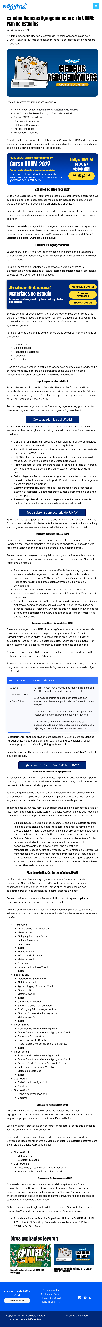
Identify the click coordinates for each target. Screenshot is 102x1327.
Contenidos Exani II (51, 1294)
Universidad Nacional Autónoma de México (53, 109)
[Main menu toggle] (96, 6)
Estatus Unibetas (51, 1302)
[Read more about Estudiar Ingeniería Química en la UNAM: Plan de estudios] (74, 1254)
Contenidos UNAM (51, 1298)
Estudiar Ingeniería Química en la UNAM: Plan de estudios (73, 1270)
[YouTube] (85, 1297)
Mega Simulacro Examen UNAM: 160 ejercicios (27, 1271)
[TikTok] (90, 1297)
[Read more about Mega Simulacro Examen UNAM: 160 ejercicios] (30, 1255)
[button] (17, 1300)
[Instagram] (79, 1297)
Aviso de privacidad (76, 1315)
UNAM (26, 29)
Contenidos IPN (51, 1290)
